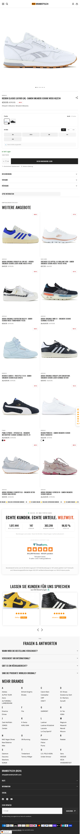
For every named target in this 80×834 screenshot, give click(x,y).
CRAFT (42, 697)
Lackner (43, 718)
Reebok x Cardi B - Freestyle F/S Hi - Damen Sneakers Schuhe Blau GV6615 (16, 377)
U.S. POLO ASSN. (46, 749)
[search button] (7, 4)
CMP (41, 693)
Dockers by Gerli (65, 690)
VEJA (61, 755)
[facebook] (3, 799)
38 (49, 134)
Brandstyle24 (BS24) (15, 830)
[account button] (73, 4)
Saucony (5, 752)
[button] (77, 4)
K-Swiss (24, 718)
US (73, 129)
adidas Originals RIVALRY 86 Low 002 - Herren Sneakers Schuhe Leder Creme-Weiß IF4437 (17, 262)
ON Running (25, 735)
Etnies (4, 710)
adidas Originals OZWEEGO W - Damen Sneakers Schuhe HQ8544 (57, 493)
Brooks (23, 690)
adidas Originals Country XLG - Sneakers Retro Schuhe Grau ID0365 (18, 493)
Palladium (43, 735)
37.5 (31, 134)
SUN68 (4, 758)
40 (13, 139)
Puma (3, 430)
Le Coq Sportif (45, 727)
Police (42, 738)
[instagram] (7, 799)
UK (68, 129)
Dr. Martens (63, 693)
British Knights (26, 687)
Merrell (61, 724)
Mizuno (61, 727)
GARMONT (44, 707)
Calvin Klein (44, 687)
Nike (3, 741)
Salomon (5, 749)
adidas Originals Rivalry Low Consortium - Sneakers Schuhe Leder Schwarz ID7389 (56, 377)
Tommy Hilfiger (26, 752)
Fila (22, 707)
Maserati (62, 721)
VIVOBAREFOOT (65, 758)
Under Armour (45, 752)
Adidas (4, 259)
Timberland (25, 749)
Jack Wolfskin (7, 718)
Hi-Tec (61, 707)
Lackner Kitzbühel (46, 721)
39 (67, 134)
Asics (4, 693)
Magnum (62, 718)
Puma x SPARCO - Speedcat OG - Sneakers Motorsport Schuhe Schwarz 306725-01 (16, 434)
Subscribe (68, 811)
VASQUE (62, 752)
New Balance (7, 738)
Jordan (4, 724)
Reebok (4, 95)
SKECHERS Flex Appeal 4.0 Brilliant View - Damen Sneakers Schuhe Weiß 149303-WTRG (57, 262)
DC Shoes (62, 687)
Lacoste (43, 724)
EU (63, 129)
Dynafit (61, 697)
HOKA (61, 710)
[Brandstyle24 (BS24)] (40, 4)
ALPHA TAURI (7, 690)
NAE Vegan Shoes (8, 735)
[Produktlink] (20, 240)
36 (13, 134)
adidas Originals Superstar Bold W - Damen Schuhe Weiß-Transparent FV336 (17, 320)
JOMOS (4, 721)
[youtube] (11, 799)
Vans (61, 749)
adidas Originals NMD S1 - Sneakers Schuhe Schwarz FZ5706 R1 (56, 320)
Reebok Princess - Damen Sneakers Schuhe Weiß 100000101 (55, 434)
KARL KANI (25, 721)
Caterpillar (44, 690)
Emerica (5, 707)
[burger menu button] (3, 4)
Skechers (44, 259)
